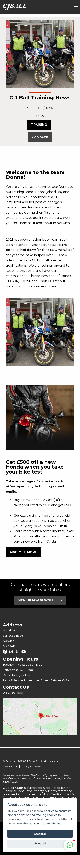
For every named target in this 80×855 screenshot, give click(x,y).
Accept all (40, 833)
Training (39, 125)
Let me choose (51, 823)
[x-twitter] (18, 652)
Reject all (40, 843)
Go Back (40, 137)
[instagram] (12, 652)
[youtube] (24, 652)
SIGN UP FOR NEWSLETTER (40, 600)
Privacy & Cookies (31, 766)
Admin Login (10, 766)
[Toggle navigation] (76, 7)
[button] (70, 845)
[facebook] (6, 652)
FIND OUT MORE (23, 552)
